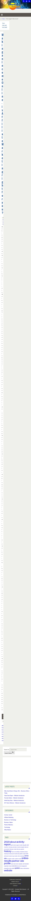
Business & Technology (10, 820)
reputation (20, 863)
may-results (14, 856)
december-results (16, 847)
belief (28, 845)
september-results (8, 866)
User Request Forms (15, 883)
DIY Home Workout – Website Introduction (14, 803)
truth (10, 868)
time (18, 866)
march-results (9, 856)
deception (22, 847)
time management (23, 866)
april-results (13, 845)
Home (3, 18)
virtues (21, 868)
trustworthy (6, 868)
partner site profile (14, 862)
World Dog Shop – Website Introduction (14, 800)
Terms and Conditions (15, 879)
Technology (7, 827)
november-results (10, 858)
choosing (10, 847)
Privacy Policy (15, 881)
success (14, 866)
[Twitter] (26, 1)
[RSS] (29, 1)
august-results (19, 845)
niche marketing (20, 856)
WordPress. (22, 894)
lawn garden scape (21, 853)
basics (3, 729)
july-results (9, 853)
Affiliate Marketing (8, 817)
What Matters (7, 829)
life (26, 853)
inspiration (22, 851)
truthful (12, 868)
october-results (18, 858)
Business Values (8, 822)
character (6, 847)
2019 (7, 841)
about (13, 842)
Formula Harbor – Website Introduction (14, 798)
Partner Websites (8, 824)
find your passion (20, 849)
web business (26, 868)
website (8, 870)
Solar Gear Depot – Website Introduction (14, 795)
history (7, 851)
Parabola (15, 894)
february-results (13, 849)
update (17, 868)
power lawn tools (14, 863)
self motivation (26, 863)
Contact (15, 885)
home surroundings (16, 851)
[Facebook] (23, 1)
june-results (14, 853)
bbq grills (24, 845)
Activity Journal (8, 815)
